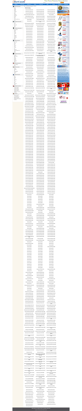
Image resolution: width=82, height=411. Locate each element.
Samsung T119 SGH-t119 (40, 120)
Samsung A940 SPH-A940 (40, 154)
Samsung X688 (40, 251)
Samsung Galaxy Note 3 (40, 47)
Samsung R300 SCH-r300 (51, 278)
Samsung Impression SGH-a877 (51, 93)
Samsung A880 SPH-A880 (40, 151)
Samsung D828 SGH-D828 (40, 162)
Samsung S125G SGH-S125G (29, 112)
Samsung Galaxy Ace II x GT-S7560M (51, 384)
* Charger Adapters (16, 88)
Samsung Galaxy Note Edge (40, 391)
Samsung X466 (51, 267)
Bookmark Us (66, 0)
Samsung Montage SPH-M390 (40, 378)
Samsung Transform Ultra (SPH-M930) (29, 335)
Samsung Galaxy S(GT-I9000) (29, 78)
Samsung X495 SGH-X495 (29, 173)
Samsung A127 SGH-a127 (40, 277)
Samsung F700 (29, 286)
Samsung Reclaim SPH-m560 (51, 308)
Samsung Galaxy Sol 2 (29, 405)
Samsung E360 (40, 248)
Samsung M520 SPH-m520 (51, 285)
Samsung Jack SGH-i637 (51, 96)
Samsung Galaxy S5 (40, 70)
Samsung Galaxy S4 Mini (29, 387)
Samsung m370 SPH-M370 (51, 101)
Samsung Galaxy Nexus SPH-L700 (40, 370)
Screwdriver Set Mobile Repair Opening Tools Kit (66, 17)
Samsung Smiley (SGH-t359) (51, 114)
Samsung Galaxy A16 (40, 31)
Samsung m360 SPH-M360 (40, 101)
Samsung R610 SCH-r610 (40, 286)
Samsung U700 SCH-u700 (29, 135)
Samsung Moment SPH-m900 (29, 308)
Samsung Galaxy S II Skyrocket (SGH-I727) (40, 53)
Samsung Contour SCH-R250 (29, 332)
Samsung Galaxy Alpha (40, 389)
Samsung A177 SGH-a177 (29, 11)
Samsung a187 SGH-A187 (40, 11)
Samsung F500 (40, 288)
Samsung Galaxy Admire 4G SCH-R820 (29, 359)
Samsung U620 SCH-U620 (51, 136)
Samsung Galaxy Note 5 (51, 47)
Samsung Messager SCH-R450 (29, 104)
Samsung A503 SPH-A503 (51, 207)
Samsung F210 (40, 270)
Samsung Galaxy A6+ (40, 39)
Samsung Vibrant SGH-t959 (51, 135)
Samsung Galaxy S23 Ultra (51, 65)
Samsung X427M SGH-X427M (29, 210)
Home (46, 0)
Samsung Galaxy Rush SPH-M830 (51, 363)
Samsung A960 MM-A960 (51, 159)
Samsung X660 (29, 246)
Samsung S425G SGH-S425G (29, 114)
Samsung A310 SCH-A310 (51, 175)
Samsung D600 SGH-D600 (51, 246)
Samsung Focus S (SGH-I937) (29, 346)
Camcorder (22, 4)
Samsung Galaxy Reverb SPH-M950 (51, 356)
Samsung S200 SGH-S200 (29, 181)
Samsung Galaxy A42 (51, 34)
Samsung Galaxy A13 (40, 29)
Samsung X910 (40, 262)
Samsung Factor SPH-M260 (51, 23)
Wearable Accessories (18, 53)
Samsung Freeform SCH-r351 (29, 323)
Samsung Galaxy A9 (29, 42)
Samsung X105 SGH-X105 (29, 183)
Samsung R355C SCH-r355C (51, 320)
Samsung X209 (40, 226)
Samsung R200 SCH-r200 (51, 286)
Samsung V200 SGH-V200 (29, 218)
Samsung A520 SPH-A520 (29, 178)
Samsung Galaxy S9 (29, 76)
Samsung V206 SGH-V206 (29, 175)
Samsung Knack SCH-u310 (51, 98)
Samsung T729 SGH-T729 (40, 136)
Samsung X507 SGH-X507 (51, 173)
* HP (14, 80)
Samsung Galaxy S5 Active (51, 70)
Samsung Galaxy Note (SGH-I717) (29, 348)
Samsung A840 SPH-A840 (51, 149)
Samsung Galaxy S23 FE (29, 65)
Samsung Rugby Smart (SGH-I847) (40, 348)
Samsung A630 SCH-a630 (40, 143)
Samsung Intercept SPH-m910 (51, 314)
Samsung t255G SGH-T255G (29, 125)
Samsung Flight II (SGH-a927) (29, 314)
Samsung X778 (29, 264)
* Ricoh (15, 17)
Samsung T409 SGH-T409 (29, 167)
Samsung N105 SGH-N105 (40, 204)
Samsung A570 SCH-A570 (51, 143)
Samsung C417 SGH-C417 (40, 159)
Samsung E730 (29, 204)
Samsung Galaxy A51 (51, 36)
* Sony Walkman (16, 64)
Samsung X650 (51, 254)
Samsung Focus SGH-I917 (29, 26)
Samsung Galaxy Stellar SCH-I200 (29, 365)
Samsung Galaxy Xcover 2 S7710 (51, 387)
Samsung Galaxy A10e (40, 28)
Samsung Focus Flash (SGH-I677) (40, 346)
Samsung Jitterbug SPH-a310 (40, 98)
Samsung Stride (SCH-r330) (29, 117)
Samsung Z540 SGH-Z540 (29, 220)
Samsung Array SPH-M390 (40, 372)
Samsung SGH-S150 (51, 394)
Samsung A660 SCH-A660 (51, 240)
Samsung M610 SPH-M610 (51, 223)
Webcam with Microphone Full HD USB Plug (66, 53)
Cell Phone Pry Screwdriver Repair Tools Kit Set (65, 38)
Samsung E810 (29, 196)
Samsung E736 (29, 267)
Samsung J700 (51, 270)
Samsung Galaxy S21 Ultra (40, 62)
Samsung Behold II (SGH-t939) (29, 311)
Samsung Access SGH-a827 (29, 291)
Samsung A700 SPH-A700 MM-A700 (29, 188)
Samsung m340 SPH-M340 (29, 101)
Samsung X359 (51, 228)
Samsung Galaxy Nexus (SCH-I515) (51, 348)
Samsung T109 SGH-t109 (51, 301)
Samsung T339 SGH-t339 (51, 291)
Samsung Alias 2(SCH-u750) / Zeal (29, 14)
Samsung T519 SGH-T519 (40, 218)
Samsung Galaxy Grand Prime (51, 391)
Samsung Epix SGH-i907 (40, 296)
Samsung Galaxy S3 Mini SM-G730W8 (40, 387)
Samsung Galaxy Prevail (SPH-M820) (40, 325)
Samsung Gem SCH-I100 (40, 332)
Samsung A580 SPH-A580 (40, 146)
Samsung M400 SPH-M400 (29, 378)
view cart (48, 408)
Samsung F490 (29, 277)
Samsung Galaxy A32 (29, 34)
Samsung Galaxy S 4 (40, 50)
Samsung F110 (29, 283)
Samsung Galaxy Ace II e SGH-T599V (40, 384)
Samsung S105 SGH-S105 (51, 183)
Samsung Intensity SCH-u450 (40, 96)
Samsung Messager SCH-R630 (40, 323)
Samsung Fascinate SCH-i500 (51, 316)
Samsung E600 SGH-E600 (29, 189)
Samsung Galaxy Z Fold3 (29, 84)
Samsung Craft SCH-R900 (29, 329)
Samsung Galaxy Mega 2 (51, 402)
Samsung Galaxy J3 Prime (40, 44)
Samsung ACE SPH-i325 (40, 275)
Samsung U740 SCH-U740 (40, 141)
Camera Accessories (17, 6)
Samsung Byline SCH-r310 (29, 16)
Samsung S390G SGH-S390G (40, 380)
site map (45, 408)
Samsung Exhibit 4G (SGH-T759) (51, 340)
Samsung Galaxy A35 (40, 34)
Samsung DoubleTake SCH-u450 (51, 311)
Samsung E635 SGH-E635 (29, 162)
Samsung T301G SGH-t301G (51, 125)
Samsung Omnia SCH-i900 (40, 106)
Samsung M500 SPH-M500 (51, 141)
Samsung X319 (29, 207)
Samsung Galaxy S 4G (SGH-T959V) (51, 51)
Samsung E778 (51, 264)
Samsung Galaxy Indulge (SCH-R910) (51, 327)
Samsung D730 (29, 251)
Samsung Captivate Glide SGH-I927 (40, 344)
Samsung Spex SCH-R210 (51, 296)
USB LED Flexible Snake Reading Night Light (66, 63)
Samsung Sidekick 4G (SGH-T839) (40, 327)
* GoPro (15, 10)
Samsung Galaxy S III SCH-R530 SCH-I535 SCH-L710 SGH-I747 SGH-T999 (40, 354)
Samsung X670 (51, 248)
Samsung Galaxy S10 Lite (29, 57)
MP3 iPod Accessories (18, 63)
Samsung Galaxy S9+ (40, 76)
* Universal (15, 99)
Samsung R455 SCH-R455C (51, 378)
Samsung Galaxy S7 (40, 73)
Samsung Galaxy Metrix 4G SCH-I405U (51, 366)
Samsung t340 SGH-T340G (40, 127)
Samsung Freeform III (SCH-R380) (40, 337)
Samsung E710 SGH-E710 (29, 223)
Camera (16, 4)
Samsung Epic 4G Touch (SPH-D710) (40, 21)
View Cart (50, 0)
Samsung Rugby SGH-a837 (29, 296)
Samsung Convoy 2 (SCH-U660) (29, 337)
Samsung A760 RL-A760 (40, 189)
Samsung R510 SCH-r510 (29, 109)
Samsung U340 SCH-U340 (29, 138)
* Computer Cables (16, 87)
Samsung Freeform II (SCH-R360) (40, 331)
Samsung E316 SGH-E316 (29, 159)
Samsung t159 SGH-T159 (40, 122)
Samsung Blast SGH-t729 (40, 293)
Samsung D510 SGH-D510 (29, 243)
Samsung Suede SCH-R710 (40, 329)
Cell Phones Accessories (18, 28)
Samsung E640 (40, 243)
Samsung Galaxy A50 (40, 36)
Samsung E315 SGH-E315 (40, 178)
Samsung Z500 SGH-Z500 (51, 306)
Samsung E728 (40, 199)
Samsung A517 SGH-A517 (40, 234)
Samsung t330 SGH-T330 (29, 127)
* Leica (15, 12)
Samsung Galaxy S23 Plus (40, 65)
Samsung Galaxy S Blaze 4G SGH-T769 (29, 373)
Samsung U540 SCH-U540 (29, 143)
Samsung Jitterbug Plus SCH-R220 (51, 376)
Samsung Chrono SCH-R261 (51, 16)
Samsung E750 (29, 259)
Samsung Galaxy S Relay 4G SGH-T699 (40, 366)
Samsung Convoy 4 (51, 399)
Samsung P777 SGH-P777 (51, 191)
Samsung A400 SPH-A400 (51, 180)
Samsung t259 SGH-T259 (40, 125)
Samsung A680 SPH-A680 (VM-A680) (29, 236)
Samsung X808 (51, 256)
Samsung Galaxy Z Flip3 (51, 81)
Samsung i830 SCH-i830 (40, 165)
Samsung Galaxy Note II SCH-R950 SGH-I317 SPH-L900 (29, 364)
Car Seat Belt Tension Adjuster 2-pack (65, 48)
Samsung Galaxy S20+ (29, 60)
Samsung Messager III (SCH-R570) (29, 331)
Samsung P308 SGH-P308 (40, 215)
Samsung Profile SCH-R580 (51, 329)
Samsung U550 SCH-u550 (51, 133)
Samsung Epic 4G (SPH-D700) (40, 314)
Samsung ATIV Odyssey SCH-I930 (51, 352)
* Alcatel (15, 30)
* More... (15, 26)
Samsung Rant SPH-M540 (40, 109)
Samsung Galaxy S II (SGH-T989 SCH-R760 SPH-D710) (40, 55)
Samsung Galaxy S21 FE (51, 60)
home (32, 408)
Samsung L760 (29, 270)
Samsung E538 (51, 194)
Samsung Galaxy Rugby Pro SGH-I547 (40, 364)
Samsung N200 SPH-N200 (51, 236)
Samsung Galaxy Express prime (40, 399)
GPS (47, 4)
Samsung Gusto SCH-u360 (40, 90)
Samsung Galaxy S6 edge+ (29, 73)
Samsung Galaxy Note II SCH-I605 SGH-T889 (51, 361)
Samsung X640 (40, 256)
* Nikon (15, 13)
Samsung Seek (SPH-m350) (40, 316)
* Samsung (15, 83)
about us (35, 408)
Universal (66, 4)
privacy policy (40, 408)
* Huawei (15, 33)
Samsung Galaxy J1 (40, 402)
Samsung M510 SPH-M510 (29, 231)
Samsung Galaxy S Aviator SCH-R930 (51, 370)
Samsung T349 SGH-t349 (51, 127)
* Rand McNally (16, 71)
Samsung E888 (40, 197)
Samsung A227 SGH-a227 (40, 291)
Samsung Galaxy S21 (40, 60)
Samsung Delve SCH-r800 (51, 19)
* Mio (14, 70)
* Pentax (15, 16)
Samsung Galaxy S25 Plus (51, 68)
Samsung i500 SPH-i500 (51, 181)
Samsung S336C (51, 112)
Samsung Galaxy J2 (29, 44)
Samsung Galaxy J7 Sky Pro (51, 44)
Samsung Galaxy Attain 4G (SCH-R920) (51, 350)
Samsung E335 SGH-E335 (40, 194)
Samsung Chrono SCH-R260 (40, 16)
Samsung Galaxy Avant (29, 391)
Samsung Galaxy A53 (40, 37)
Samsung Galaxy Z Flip (29, 81)
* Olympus (15, 14)
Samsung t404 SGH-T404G (51, 128)
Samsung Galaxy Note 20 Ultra (29, 47)
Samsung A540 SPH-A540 (40, 181)
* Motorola (15, 35)
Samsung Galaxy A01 (40, 26)
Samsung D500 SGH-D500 (29, 157)
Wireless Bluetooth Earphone (65, 32)
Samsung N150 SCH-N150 (40, 138)
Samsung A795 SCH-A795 (29, 141)
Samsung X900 (29, 262)
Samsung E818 (40, 196)
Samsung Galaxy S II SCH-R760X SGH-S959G (40, 359)
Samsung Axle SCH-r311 (40, 14)
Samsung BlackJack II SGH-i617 (29, 285)
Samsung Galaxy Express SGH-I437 (29, 357)
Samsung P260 (51, 288)
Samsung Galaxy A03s (29, 28)
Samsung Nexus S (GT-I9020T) (29, 106)
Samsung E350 (40, 246)
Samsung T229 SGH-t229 (29, 293)
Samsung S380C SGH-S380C (51, 380)
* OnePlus (15, 36)
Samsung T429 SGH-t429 (40, 283)
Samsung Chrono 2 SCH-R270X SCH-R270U (51, 373)
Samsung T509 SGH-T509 (40, 220)
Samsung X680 (51, 251)
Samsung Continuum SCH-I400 (51, 331)
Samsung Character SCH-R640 (51, 337)
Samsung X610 (40, 259)
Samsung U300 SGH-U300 (51, 238)
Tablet (35, 4)
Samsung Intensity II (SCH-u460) (29, 96)
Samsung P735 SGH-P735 (51, 189)
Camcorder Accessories (18, 21)
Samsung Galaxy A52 (29, 37)
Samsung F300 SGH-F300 (51, 234)
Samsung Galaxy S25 (40, 68)
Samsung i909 (40, 93)
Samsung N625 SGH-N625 (51, 186)
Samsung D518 (51, 259)
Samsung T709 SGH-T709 (29, 170)
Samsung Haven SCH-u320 (51, 90)
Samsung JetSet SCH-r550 (29, 98)
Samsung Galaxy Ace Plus (40, 42)
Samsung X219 (51, 210)
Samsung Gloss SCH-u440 (40, 86)
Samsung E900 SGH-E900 (29, 238)
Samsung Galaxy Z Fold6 (29, 86)
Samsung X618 (40, 254)
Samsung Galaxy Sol (29, 399)
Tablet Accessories (17, 40)
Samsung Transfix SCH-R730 (29, 344)
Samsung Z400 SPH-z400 (29, 136)
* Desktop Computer (16, 89)
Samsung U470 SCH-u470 (40, 133)
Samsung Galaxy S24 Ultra (29, 68)
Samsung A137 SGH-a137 (40, 299)
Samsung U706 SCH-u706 (40, 135)
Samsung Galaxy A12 (29, 29)
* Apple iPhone (16, 29)
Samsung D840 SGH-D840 (40, 240)
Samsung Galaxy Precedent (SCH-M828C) (51, 333)
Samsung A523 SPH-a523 (40, 272)
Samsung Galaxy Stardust (29, 402)
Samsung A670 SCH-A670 (51, 146)
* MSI (14, 82)
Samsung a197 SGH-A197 (51, 11)
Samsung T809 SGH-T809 (40, 173)
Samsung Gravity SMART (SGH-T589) (40, 341)
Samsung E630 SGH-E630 (40, 188)
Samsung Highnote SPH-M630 (29, 299)
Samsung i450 (40, 278)
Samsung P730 (51, 243)
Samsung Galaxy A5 (29, 36)
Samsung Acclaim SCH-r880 (29, 320)
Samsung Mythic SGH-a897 (40, 104)
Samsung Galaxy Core (29, 389)
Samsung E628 (40, 202)
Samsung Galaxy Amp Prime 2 (51, 404)
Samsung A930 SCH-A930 (51, 154)
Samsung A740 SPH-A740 (40, 191)
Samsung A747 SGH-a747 (29, 278)
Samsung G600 (51, 283)
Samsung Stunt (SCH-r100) (51, 117)
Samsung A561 (51, 212)
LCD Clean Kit (64, 27)
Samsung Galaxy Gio (40, 352)
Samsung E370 (29, 248)
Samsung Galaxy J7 (40, 397)
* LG (14, 34)
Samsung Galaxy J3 (51, 397)
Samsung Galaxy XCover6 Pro (51, 78)
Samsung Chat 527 (29, 352)
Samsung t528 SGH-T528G (29, 130)
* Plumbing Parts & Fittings (17, 98)
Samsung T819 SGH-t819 (29, 275)
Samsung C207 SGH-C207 (29, 191)
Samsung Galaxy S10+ (51, 57)
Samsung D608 (51, 199)
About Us (60, 0)
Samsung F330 (51, 275)
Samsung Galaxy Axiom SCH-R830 (51, 353)
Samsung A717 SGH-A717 (29, 146)
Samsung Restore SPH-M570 (29, 316)
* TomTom (15, 72)
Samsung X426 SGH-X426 (29, 186)
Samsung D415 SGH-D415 (40, 157)
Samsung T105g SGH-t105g (29, 120)
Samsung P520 (29, 288)
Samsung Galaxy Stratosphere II (29, 361)
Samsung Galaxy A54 (51, 37)
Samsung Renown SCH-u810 (51, 109)
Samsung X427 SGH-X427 (40, 183)
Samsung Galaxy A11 (51, 28)
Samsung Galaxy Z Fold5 (51, 84)
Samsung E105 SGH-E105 (40, 175)
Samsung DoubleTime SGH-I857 (51, 344)
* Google (15, 32)
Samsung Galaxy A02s (51, 26)
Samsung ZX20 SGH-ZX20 (40, 170)
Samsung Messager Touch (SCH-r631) (51, 318)
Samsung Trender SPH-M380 (29, 340)
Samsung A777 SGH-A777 (51, 299)
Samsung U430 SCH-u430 (29, 133)
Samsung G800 (40, 280)
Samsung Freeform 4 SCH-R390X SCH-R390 (29, 354)
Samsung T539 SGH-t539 (29, 272)
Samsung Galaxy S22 (51, 62)
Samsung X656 (29, 254)
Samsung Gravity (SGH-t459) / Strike (51, 303)
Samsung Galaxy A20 (51, 31)
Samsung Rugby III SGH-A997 (29, 380)
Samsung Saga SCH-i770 (40, 114)
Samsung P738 (29, 194)
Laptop (53, 4)
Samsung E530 (29, 197)
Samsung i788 (29, 93)
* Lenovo (15, 47)
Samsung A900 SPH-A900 (51, 151)
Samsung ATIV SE (40, 404)
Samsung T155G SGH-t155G (29, 122)
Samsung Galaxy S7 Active (51, 73)
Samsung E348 (29, 202)
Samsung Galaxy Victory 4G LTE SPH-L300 (40, 361)
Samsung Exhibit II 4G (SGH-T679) (51, 346)
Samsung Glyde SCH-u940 (51, 86)
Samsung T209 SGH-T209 (51, 167)
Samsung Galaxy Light (29, 404)
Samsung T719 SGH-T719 (51, 170)
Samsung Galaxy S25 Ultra (29, 70)
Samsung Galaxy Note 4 (51, 389)
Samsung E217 (29, 256)
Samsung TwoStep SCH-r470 (29, 306)
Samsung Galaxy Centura (40, 394)
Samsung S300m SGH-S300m (51, 226)
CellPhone (29, 4)
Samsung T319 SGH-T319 (51, 165)
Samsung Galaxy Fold (51, 42)
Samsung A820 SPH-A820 (29, 151)
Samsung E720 (51, 196)
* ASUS (15, 31)
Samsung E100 (29, 226)
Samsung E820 (51, 262)
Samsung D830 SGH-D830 (29, 240)
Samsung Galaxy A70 (51, 39)
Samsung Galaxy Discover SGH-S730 (40, 357)
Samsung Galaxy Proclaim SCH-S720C (29, 370)
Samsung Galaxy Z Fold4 (40, 84)
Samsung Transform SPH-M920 (51, 323)
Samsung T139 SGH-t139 (51, 120)
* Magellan (15, 69)
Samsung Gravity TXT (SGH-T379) (29, 90)
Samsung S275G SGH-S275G (40, 112)
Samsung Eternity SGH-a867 (40, 301)
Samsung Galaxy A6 (29, 39)
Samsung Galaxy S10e (40, 57)
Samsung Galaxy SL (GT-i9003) (51, 76)
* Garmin (15, 68)
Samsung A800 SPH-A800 (29, 154)
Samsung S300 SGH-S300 (51, 218)
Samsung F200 (51, 280)
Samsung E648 (29, 199)
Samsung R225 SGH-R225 (40, 186)
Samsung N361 (40, 212)
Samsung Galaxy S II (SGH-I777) (29, 55)
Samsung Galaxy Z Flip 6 (40, 81)
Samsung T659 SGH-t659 (40, 130)
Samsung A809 (29, 228)
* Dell (14, 44)
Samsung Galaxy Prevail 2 (29, 394)
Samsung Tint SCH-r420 (51, 130)
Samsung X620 (40, 267)
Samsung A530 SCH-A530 (40, 180)
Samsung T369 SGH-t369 (29, 128)
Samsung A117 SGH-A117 (51, 188)
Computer (60, 4)
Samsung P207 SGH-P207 (29, 165)
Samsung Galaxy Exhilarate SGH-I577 (40, 368)
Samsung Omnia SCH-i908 (51, 106)
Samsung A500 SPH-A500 (51, 178)
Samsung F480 (29, 280)
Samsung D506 (40, 264)
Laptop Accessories (17, 74)
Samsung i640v (51, 272)
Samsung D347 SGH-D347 (51, 157)
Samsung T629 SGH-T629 (40, 207)
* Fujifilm (15, 9)
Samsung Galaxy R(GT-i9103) (29, 50)
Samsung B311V (51, 14)
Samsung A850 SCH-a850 (40, 149)
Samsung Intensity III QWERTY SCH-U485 (40, 377)
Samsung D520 (29, 19)
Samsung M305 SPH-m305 (40, 285)
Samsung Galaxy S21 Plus (29, 62)
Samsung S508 (29, 215)
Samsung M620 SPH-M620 (40, 231)
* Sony (15, 18)
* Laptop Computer (16, 90)
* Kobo (15, 46)
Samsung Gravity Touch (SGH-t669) (51, 88)
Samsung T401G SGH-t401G (40, 128)
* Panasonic (15, 15)
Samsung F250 (51, 277)
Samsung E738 (51, 202)
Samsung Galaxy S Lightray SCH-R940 (29, 368)
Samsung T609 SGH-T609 (40, 167)
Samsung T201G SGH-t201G (51, 122)
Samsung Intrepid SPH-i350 (40, 308)
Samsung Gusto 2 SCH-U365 (29, 376)
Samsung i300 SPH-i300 (29, 234)
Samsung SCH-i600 (51, 162)
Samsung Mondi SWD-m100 (40, 306)
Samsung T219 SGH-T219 (51, 138)
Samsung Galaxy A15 (29, 31)
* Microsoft (15, 49)
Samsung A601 (51, 204)
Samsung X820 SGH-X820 (51, 231)
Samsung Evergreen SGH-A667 (29, 23)
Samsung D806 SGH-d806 (40, 19)
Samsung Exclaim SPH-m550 (40, 23)
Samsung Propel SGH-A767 (29, 301)
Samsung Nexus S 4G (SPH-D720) (51, 104)
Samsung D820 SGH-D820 (40, 228)
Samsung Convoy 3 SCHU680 (29, 383)
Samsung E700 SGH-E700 (29, 212)
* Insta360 (15, 11)
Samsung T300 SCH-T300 (51, 220)
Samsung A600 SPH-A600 (29, 180)
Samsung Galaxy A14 (51, 29)
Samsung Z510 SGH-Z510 (40, 223)
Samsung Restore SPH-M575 (29, 327)
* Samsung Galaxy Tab (17, 50)
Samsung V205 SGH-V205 (51, 215)
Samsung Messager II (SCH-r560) (40, 311)
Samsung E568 (51, 197)
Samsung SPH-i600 (40, 238)
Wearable (41, 4)
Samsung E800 (40, 210)
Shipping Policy (55, 0)
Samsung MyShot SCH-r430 (51, 293)
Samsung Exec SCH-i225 (40, 320)
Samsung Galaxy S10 (51, 55)
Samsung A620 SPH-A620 (40, 236)
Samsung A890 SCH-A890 (29, 149)
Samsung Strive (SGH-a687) (40, 117)
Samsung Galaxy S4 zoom (29, 397)
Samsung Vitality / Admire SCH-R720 (51, 335)
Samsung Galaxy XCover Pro (40, 78)
